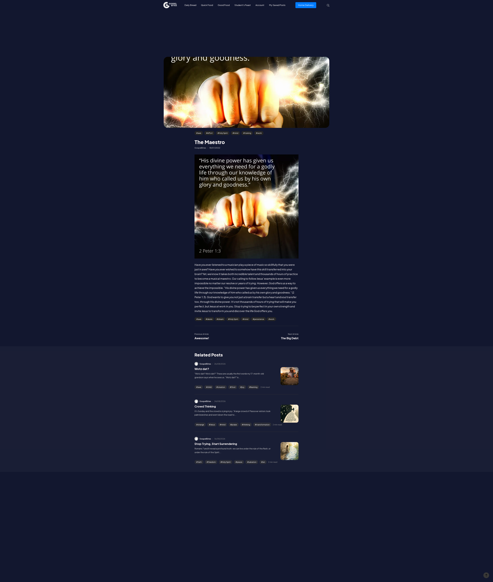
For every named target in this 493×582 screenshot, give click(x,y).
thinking (246, 424)
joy (243, 387)
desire (209, 319)
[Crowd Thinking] (285, 414)
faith (200, 462)
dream (221, 319)
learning (254, 387)
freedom (212, 462)
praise (234, 424)
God (233, 387)
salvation (252, 462)
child (210, 387)
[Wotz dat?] (285, 376)
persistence (259, 319)
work (259, 133)
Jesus (212, 424)
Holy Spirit (223, 133)
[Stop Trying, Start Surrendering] (285, 451)
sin (264, 462)
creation (221, 387)
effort (210, 133)
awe (199, 133)
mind (236, 133)
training (248, 133)
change (201, 424)
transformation (263, 424)
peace (239, 462)
